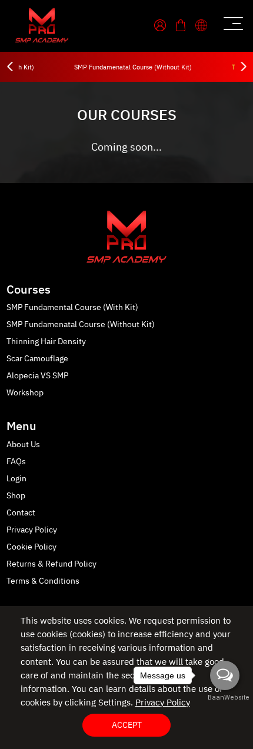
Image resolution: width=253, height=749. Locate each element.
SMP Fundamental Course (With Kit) (72, 307)
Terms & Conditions (42, 581)
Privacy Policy (31, 530)
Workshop (25, 393)
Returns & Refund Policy (51, 564)
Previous (10, 66)
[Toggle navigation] (232, 26)
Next (242, 66)
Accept (127, 725)
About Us (23, 444)
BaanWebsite (225, 697)
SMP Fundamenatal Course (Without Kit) (133, 67)
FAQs (16, 461)
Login (16, 478)
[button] (205, 25)
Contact (20, 513)
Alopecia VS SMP (37, 375)
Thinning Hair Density (46, 341)
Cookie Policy (31, 547)
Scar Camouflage (37, 358)
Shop (15, 495)
